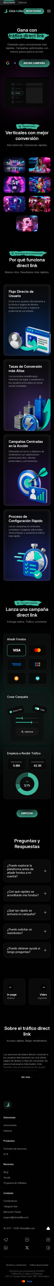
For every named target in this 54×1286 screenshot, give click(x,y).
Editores (7, 1130)
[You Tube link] (27, 1239)
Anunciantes (10, 1125)
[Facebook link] (48, 1247)
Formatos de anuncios (15, 1148)
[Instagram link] (48, 1239)
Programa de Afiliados (14, 1183)
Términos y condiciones (16, 1265)
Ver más (25, 1077)
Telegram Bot (10, 1206)
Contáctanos (10, 1200)
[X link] (27, 1247)
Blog (5, 1172)
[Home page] (13, 11)
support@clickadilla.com (16, 1217)
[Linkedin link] (5, 1247)
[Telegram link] (5, 1239)
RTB (5, 1154)
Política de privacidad (39, 1265)
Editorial (22, 2)
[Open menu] (49, 11)
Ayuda (6, 1177)
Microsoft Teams (12, 1211)
